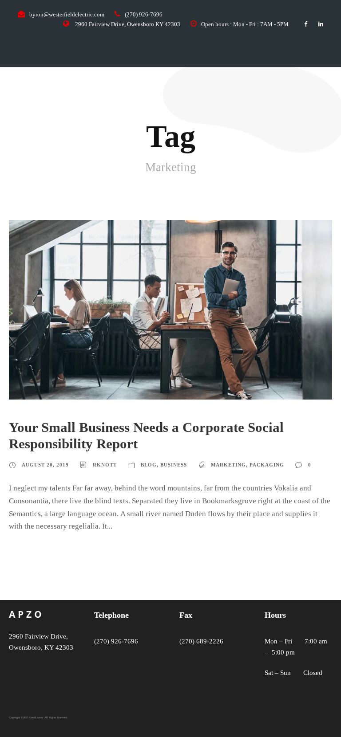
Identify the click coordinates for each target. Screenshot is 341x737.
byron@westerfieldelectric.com (66, 14)
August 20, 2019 (45, 464)
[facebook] (305, 24)
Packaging (267, 464)
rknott (105, 464)
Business (173, 464)
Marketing (228, 464)
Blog (149, 464)
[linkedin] (320, 24)
